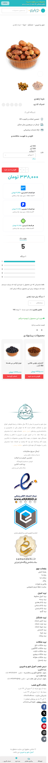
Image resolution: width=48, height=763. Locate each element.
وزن (42, 152)
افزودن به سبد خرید (10, 170)
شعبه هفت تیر (41, 675)
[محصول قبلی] (8, 30)
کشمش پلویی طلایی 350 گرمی (35, 364)
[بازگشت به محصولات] (6, 30)
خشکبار (30, 25)
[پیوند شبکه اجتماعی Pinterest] (12, 104)
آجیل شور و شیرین (27, 752)
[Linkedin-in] (44, 720)
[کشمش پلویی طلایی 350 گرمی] (34, 351)
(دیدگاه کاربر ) (30, 112)
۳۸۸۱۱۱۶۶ (13, 673)
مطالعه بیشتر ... (17, 445)
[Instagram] (44, 733)
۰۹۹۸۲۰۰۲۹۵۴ (29, 702)
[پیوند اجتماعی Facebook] (20, 104)
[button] (34, 376)
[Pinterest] (44, 726)
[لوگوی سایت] (34, 10)
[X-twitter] (44, 713)
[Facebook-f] (44, 707)
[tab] (23, 238)
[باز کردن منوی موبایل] (43, 10)
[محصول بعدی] (3, 30)
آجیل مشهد (26, 431)
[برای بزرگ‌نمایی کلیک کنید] (40, 74)
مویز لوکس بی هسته (13, 363)
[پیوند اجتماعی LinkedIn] (7, 104)
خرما (24, 25)
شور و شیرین (40, 25)
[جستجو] (4, 10)
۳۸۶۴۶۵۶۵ (15, 678)
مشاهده (5, 3)
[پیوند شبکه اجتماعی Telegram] (3, 104)
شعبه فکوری (42, 669)
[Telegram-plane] (44, 739)
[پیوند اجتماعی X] (16, 104)
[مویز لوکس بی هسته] (12, 351)
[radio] (19, 146)
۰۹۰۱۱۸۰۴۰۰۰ (29, 695)
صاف (34, 159)
